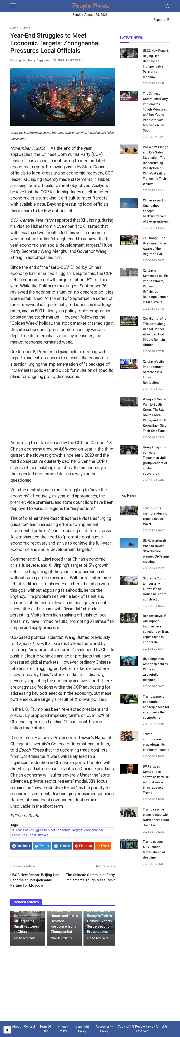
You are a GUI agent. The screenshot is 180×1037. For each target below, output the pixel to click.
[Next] (107, 930)
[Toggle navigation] (167, 6)
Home (14, 28)
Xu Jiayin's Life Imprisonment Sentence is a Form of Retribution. (153, 372)
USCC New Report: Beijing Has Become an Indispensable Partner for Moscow (34, 880)
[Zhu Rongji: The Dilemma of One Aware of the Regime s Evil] (129, 240)
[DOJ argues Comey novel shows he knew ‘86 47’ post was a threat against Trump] (129, 770)
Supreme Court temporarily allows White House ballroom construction (154, 589)
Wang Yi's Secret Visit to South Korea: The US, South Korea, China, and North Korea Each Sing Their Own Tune (155, 415)
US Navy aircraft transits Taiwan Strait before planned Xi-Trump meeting (156, 551)
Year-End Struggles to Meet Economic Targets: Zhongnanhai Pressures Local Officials (57, 832)
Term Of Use (45, 1029)
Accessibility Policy (104, 1029)
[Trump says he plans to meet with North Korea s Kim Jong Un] (129, 812)
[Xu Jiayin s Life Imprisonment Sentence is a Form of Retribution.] (129, 364)
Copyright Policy (82, 1029)
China (26, 28)
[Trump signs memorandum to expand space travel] (129, 511)
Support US (161, 20)
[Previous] (18, 930)
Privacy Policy (63, 1029)
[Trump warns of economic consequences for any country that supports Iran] (129, 699)
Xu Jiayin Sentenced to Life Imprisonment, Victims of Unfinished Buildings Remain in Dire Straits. (155, 286)
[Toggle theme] (7, 1029)
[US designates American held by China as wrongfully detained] (129, 662)
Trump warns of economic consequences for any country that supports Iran (156, 707)
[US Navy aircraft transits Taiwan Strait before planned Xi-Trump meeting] (129, 544)
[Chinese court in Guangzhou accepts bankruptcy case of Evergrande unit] (129, 203)
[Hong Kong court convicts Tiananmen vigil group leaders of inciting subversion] (129, 450)
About (16, 1026)
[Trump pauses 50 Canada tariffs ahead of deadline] (129, 845)
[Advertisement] (62, 410)
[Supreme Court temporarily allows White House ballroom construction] (129, 581)
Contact (29, 1026)
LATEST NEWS (131, 38)
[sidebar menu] (13, 6)
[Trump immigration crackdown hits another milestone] (129, 737)
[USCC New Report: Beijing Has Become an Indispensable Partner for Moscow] (129, 54)
